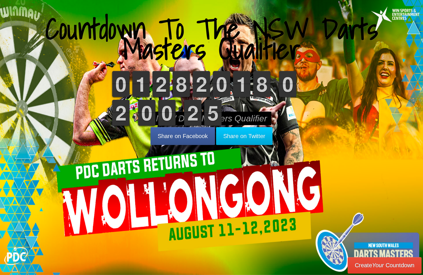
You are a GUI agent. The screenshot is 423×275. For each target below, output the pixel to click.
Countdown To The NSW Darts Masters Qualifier (211, 39)
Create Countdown (384, 265)
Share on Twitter (244, 136)
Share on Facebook (183, 136)
